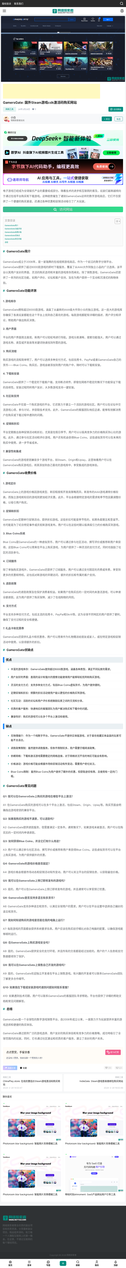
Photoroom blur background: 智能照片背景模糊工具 (30, 1143)
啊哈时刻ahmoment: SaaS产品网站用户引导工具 (90, 1194)
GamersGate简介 (11, 225)
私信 (119, 119)
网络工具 (9, 109)
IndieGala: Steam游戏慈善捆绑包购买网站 (101, 1081)
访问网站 (117, 109)
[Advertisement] (51, 91)
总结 (6, 242)
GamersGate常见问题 (13, 239)
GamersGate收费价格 (13, 232)
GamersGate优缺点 (12, 235)
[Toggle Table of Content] (116, 221)
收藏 (25, 1068)
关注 (108, 119)
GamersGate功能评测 (13, 229)
